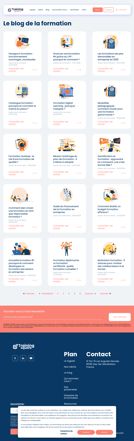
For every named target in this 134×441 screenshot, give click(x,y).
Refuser (104, 432)
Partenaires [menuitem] (74, 10)
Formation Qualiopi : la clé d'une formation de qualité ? (21, 159)
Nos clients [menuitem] (70, 366)
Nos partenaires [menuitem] (70, 388)
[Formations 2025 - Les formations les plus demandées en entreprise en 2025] (111, 42)
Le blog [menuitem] (68, 372)
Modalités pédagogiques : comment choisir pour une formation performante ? (110, 108)
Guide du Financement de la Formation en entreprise (66, 209)
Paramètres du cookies (66, 432)
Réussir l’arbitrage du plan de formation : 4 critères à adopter (65, 159)
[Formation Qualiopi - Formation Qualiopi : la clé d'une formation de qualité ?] (22, 144)
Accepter (86, 432)
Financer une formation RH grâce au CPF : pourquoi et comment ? (66, 56)
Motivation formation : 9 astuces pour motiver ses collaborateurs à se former (111, 265)
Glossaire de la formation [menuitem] (71, 396)
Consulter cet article (16, 69)
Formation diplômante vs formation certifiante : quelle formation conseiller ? (66, 265)
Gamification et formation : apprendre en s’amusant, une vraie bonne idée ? (111, 161)
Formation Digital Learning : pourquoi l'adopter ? (64, 105)
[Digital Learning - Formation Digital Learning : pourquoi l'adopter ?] (66, 91)
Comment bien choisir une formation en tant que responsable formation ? (21, 212)
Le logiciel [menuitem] (69, 360)
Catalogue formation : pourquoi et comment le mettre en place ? (22, 105)
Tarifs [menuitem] (84, 10)
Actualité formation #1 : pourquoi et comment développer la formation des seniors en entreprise (22, 266)
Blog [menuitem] (47, 10)
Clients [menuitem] (40, 10)
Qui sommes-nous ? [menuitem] (59, 10)
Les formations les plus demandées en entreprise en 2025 (110, 56)
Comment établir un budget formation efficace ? (109, 209)
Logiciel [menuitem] (32, 10)
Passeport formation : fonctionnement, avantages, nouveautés (22, 56)
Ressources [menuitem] (70, 403)
